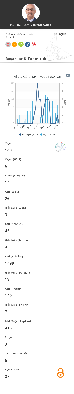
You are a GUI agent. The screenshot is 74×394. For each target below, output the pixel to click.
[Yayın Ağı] (60, 147)
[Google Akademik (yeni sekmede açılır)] (8, 44)
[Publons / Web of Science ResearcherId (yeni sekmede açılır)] (27, 44)
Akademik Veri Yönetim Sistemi (20, 35)
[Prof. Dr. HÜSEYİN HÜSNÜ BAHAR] (30, 13)
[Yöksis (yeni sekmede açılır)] (34, 44)
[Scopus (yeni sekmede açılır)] (14, 44)
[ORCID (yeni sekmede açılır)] (21, 44)
